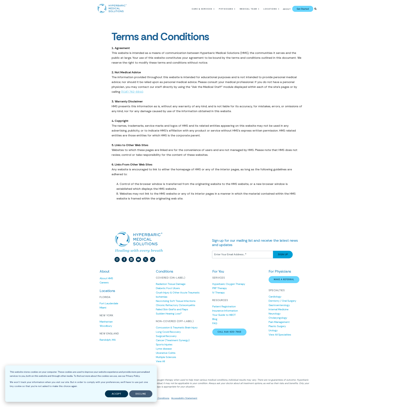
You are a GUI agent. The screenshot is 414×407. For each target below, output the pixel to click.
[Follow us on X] (145, 259)
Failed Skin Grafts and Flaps (172, 309)
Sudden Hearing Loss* (169, 313)
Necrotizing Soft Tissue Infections (176, 301)
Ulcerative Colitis (165, 353)
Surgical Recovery (166, 336)
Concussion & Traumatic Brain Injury (177, 327)
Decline (141, 393)
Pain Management (279, 322)
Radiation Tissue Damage (170, 284)
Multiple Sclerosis (166, 357)
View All (160, 361)
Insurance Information (225, 310)
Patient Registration (224, 306)
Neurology (275, 313)
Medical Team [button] (248, 9)
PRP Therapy (219, 288)
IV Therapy (218, 292)
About (287, 9)
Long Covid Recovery (168, 332)
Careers (104, 282)
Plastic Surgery (277, 326)
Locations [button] (270, 9)
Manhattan (106, 321)
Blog (214, 319)
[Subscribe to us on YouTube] (138, 259)
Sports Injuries (164, 344)
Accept (116, 393)
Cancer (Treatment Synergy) (173, 340)
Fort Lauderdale (109, 303)
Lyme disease (164, 348)
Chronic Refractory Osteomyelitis (175, 305)
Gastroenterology (279, 305)
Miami (103, 307)
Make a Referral (284, 279)
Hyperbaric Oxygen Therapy (228, 284)
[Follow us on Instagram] (117, 259)
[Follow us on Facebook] (124, 259)
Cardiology (275, 296)
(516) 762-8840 (132, 92)
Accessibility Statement (184, 398)
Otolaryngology (278, 317)
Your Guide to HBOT (224, 315)
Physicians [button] (226, 9)
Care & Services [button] (202, 9)
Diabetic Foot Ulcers (168, 288)
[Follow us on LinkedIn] (131, 259)
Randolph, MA (108, 339)
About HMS (106, 278)
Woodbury (106, 326)
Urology (273, 330)
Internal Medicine (279, 309)
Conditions (163, 398)
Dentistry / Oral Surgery (282, 300)
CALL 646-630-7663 (229, 331)
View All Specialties (280, 334)
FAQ (214, 323)
